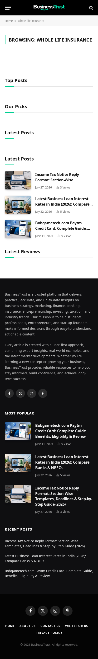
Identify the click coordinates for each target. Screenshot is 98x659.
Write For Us (76, 626)
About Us (28, 626)
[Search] (90, 7)
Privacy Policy (49, 633)
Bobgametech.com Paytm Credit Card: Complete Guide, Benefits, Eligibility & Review (61, 228)
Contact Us (50, 626)
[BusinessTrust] (49, 7)
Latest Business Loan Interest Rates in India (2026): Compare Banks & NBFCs (62, 204)
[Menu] (8, 7)
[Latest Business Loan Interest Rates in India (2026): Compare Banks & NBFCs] (18, 205)
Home (9, 21)
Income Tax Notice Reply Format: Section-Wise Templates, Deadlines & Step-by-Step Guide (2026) (63, 182)
